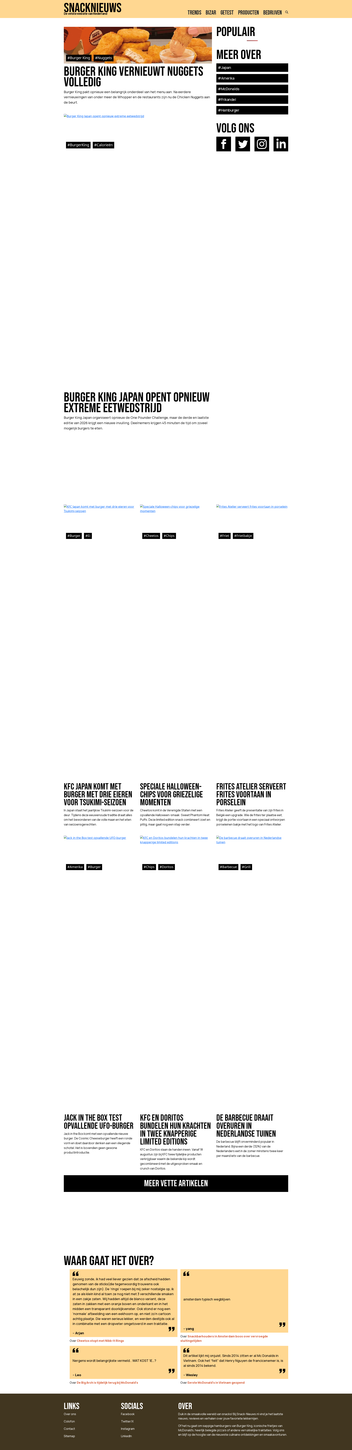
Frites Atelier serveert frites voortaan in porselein (251, 795)
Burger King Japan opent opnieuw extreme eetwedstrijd (137, 402)
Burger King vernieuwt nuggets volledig (133, 77)
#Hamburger (228, 110)
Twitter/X (127, 1421)
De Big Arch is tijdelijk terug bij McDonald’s (107, 1383)
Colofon (69, 1421)
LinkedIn (126, 1436)
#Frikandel (227, 99)
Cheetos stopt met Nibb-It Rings (100, 1341)
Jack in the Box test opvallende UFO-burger (98, 1122)
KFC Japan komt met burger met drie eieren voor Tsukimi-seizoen (98, 795)
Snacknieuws (93, 8)
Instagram (128, 1429)
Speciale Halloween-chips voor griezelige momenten (171, 795)
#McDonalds (228, 88)
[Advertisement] (138, 465)
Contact (69, 1429)
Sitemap (69, 1436)
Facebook (128, 1414)
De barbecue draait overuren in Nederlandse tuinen (246, 1126)
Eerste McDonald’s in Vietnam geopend (216, 1383)
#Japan (224, 67)
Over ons (70, 1414)
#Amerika (226, 78)
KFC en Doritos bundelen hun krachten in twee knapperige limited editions (175, 1130)
